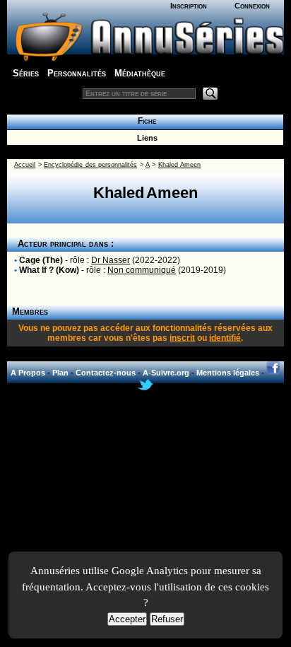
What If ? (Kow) (49, 270)
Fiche (144, 121)
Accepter (127, 619)
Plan (60, 372)
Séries (26, 73)
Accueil (24, 164)
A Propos (28, 372)
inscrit (182, 338)
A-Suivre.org (166, 372)
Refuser (167, 619)
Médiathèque (139, 73)
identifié (225, 338)
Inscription (188, 5)
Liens (145, 138)
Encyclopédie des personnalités (90, 164)
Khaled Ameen (179, 164)
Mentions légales (227, 372)
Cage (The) (41, 260)
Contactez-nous (106, 372)
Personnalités (76, 73)
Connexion (252, 5)
